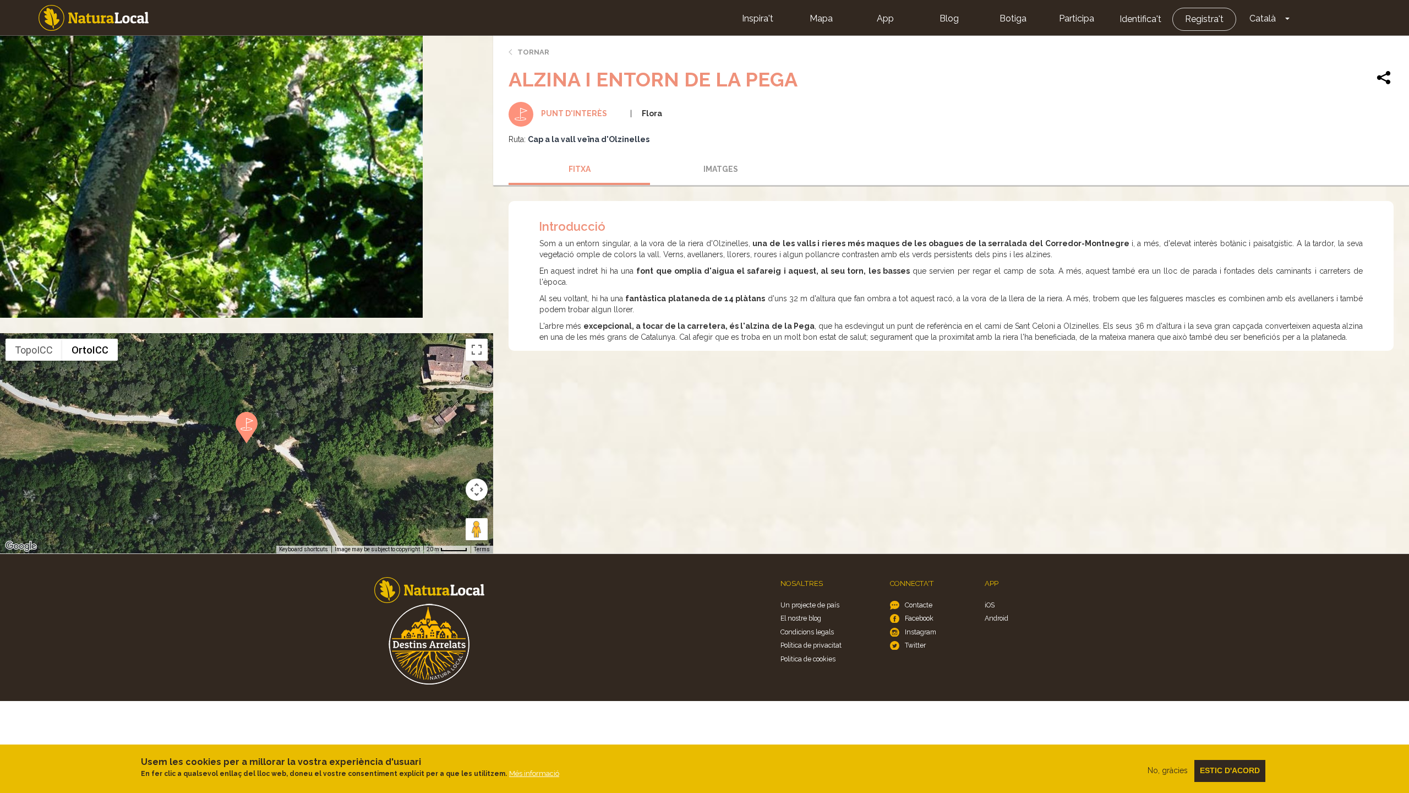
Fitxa (580, 169)
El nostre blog (800, 618)
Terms (482, 549)
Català (1262, 18)
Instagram (920, 632)
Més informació (534, 773)
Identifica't (1140, 19)
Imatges (720, 169)
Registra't (1204, 19)
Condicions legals (807, 632)
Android (996, 618)
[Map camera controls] (477, 490)
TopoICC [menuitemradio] (34, 350)
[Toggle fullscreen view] (477, 350)
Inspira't (757, 18)
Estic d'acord (1230, 770)
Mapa (821, 18)
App (885, 18)
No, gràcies (1168, 770)
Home (94, 18)
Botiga (1013, 18)
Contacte (918, 605)
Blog (949, 18)
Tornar (533, 52)
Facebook (919, 618)
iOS (990, 605)
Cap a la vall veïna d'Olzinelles (588, 139)
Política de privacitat (811, 645)
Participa (1076, 18)
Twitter (915, 645)
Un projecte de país (809, 605)
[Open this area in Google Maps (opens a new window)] (21, 546)
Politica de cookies (807, 659)
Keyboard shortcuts (303, 549)
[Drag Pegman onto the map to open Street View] (477, 529)
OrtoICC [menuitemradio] (90, 350)
